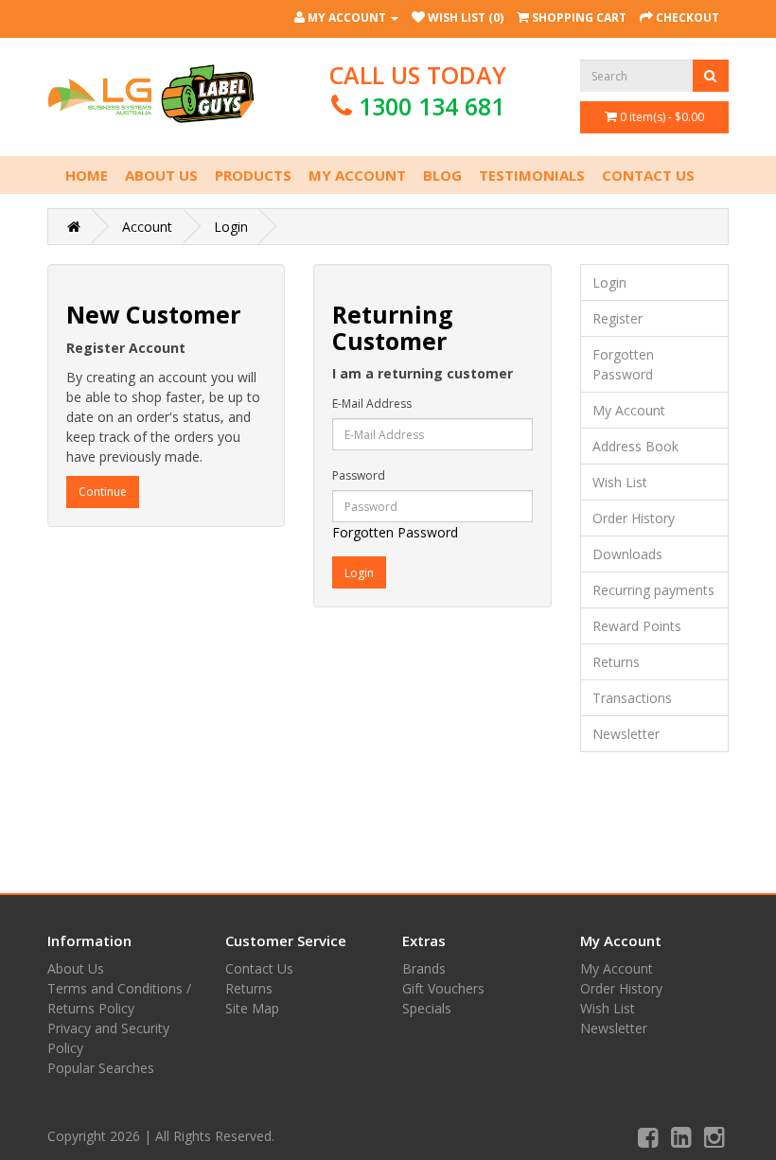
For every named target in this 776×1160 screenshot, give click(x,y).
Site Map (252, 1008)
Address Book (635, 446)
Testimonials (532, 175)
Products (253, 175)
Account (147, 227)
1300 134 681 (431, 106)
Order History (633, 518)
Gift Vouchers (443, 988)
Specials (426, 1008)
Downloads (627, 554)
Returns (616, 662)
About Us (161, 175)
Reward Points (636, 626)
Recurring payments (653, 590)
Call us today (417, 90)
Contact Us (648, 175)
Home (86, 175)
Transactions (632, 698)
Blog (442, 175)
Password (358, 475)
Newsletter (626, 734)
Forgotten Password (395, 532)
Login (231, 227)
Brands (424, 968)
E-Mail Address (372, 403)
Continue (103, 491)
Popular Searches (100, 1068)
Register (617, 318)
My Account (357, 175)
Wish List (619, 482)
